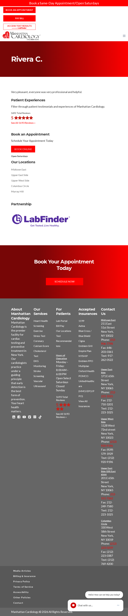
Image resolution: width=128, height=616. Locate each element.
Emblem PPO (86, 360)
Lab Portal (61, 320)
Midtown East (18, 169)
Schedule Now (64, 281)
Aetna (82, 325)
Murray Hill (17, 191)
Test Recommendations (64, 340)
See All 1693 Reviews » (23, 122)
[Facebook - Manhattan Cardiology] (18, 417)
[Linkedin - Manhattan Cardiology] (13, 417)
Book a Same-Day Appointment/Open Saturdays (64, 3)
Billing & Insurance (24, 576)
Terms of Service (23, 586)
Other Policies (22, 597)
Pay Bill (19, 18)
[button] (124, 35)
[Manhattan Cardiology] (21, 36)
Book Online (23, 149)
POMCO (83, 375)
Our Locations (63, 330)
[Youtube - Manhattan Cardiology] (24, 417)
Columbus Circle (20, 185)
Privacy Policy (21, 581)
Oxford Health (86, 370)
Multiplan (84, 365)
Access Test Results (19, 25)
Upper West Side (20, 180)
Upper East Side (19, 174)
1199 (81, 320)
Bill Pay (60, 325)
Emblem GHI (86, 345)
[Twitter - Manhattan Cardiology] (29, 417)
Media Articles (22, 570)
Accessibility (21, 592)
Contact (18, 602)
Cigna (82, 340)
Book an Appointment (19, 10)
